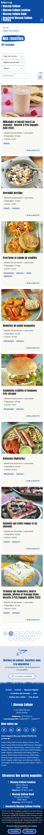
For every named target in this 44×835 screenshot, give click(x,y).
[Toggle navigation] (41, 20)
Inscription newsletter (23, 676)
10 (27, 638)
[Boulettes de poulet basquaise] (22, 305)
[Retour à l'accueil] (9, 2)
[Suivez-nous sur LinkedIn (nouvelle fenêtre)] (11, 730)
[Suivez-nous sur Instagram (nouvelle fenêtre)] (26, 730)
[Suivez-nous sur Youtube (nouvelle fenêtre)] (18, 730)
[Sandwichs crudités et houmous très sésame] (22, 370)
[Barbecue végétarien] (22, 438)
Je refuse (14, 831)
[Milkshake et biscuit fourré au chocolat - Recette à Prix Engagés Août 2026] (22, 101)
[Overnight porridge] (22, 172)
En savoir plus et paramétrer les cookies (22, 826)
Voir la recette (33, 150)
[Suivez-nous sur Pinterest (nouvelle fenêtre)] (33, 730)
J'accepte (29, 831)
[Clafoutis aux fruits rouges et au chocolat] (22, 503)
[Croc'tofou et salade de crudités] (22, 237)
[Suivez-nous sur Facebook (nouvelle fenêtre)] (4, 730)
